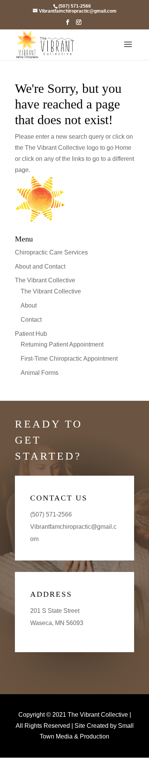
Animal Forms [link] (39, 372)
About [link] (29, 305)
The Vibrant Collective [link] (45, 280)
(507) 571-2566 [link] (51, 514)
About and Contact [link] (40, 266)
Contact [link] (31, 319)
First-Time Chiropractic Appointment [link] (69, 358)
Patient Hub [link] (31, 333)
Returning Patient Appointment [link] (62, 344)
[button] (67, 24)
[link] (74, 6)
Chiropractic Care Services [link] (51, 252)
